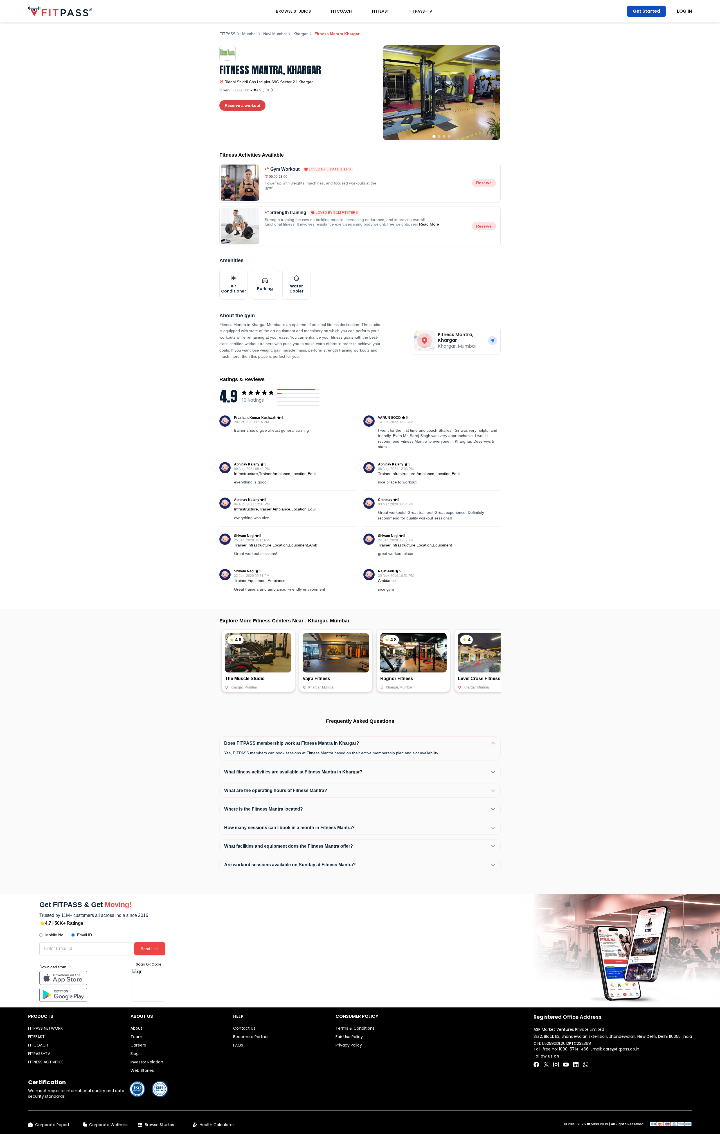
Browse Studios (293, 11)
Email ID (84, 935)
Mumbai (249, 34)
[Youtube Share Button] (566, 1064)
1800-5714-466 (574, 1049)
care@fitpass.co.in (621, 1049)
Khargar (300, 34)
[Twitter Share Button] (546, 1064)
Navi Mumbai (275, 34)
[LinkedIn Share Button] (576, 1064)
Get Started (646, 11)
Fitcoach (341, 11)
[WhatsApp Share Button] (585, 1064)
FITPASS (227, 34)
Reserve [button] (484, 183)
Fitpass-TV (421, 11)
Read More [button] (429, 224)
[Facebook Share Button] (536, 1064)
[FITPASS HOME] (60, 11)
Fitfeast (380, 11)
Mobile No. (54, 935)
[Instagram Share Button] (556, 1064)
